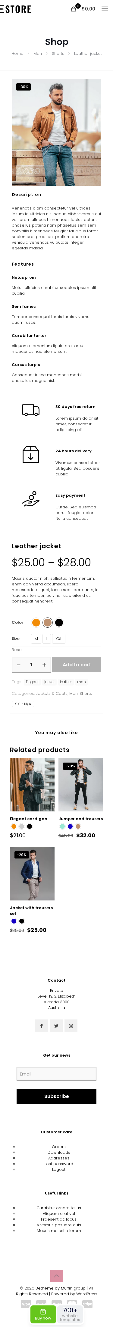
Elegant (32, 682)
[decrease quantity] (18, 665)
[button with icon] (41, 1025)
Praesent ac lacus (59, 1219)
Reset (17, 650)
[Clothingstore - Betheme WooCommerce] (15, 8)
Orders (59, 1147)
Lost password (59, 1164)
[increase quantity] (44, 665)
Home (17, 53)
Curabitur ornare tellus (58, 1208)
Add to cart (77, 664)
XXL (58, 639)
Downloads (59, 1152)
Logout (58, 1169)
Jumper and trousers (80, 819)
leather (66, 682)
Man (37, 53)
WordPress (86, 1294)
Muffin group (73, 1288)
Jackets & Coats (51, 693)
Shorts (58, 53)
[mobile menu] (105, 9)
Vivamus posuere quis (59, 1225)
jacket (49, 682)
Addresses (58, 1158)
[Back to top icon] (56, 1276)
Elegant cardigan (28, 819)
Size (16, 638)
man (81, 682)
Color (17, 622)
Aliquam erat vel (59, 1213)
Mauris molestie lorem (59, 1230)
